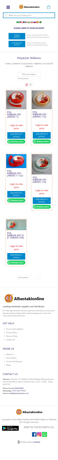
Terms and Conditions (15, 329)
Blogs (8, 365)
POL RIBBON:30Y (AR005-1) (14, 114)
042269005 (19, 388)
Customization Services (17, 44)
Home (8, 63)
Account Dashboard (14, 361)
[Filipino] (23, 22)
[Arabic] (17, 22)
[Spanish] (37, 22)
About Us (10, 354)
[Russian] (34, 22)
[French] (26, 22)
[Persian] (31, 22)
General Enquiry (17, 36)
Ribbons (38, 63)
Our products (11, 358)
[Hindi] (29, 22)
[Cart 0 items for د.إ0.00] (48, 7)
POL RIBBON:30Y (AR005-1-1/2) (15, 173)
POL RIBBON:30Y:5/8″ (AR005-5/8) (15, 235)
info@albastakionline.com (18, 393)
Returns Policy (11, 336)
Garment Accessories (22, 63)
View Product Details (16, 135)
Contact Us (10, 339)
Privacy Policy (11, 332)
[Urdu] (40, 22)
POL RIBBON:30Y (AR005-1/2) (40, 114)
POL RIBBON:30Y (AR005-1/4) (40, 180)
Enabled (36, 442)
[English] (20, 22)
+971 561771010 (19, 391)
